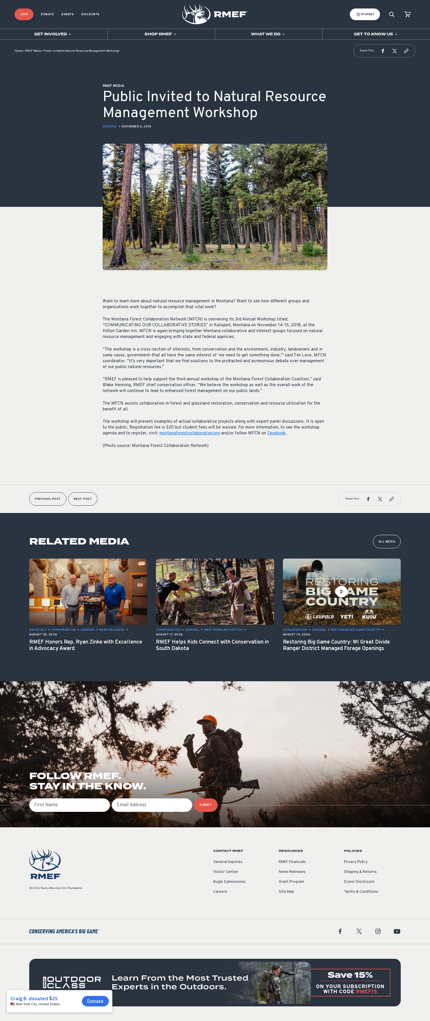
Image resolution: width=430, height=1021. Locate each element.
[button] (383, 50)
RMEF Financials (292, 862)
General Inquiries (227, 862)
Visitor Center (225, 872)
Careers (220, 892)
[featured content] (215, 982)
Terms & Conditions (361, 892)
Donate (47, 14)
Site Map (286, 892)
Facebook (276, 433)
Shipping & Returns (360, 872)
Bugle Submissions (229, 882)
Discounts (90, 14)
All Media (387, 542)
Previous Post (48, 499)
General (110, 127)
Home (18, 51)
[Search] (392, 14)
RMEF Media (33, 51)
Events (67, 14)
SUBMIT (206, 805)
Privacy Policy (356, 862)
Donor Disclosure (359, 882)
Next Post (83, 499)
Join (24, 14)
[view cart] (407, 14)
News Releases (292, 872)
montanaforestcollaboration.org (189, 433)
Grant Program (291, 882)
